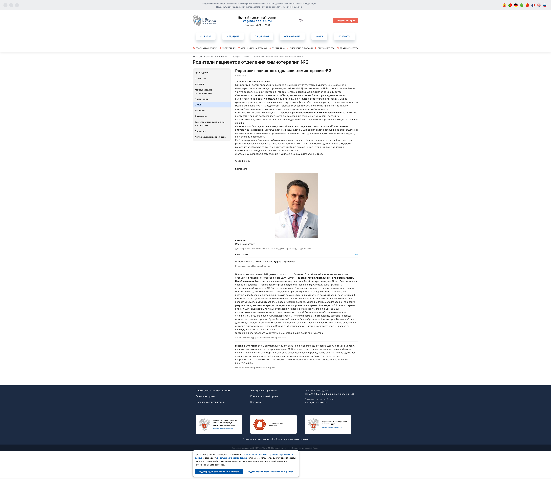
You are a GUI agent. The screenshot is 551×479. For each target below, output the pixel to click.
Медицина (233, 36)
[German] (516, 5)
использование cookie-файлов (232, 458)
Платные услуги (348, 48)
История (199, 84)
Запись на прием (205, 396)
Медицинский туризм (254, 48)
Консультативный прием (264, 396)
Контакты (344, 36)
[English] (539, 5)
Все (356, 254)
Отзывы (199, 104)
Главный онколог (206, 48)
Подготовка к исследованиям (213, 390)
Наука (319, 36)
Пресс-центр (201, 99)
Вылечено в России (301, 48)
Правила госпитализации (210, 402)
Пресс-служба (326, 48)
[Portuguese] (510, 5)
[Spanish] (504, 5)
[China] (527, 5)
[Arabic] (522, 5)
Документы (201, 116)
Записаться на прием (345, 20)
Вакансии (199, 110)
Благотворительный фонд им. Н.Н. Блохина (210, 124)
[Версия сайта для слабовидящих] (301, 21)
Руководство (201, 72)
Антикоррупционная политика (210, 137)
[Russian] (545, 5)
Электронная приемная (263, 390)
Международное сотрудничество (203, 91)
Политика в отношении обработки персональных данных (275, 439)
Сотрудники (228, 48)
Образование (292, 36)
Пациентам (262, 36)
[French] (533, 5)
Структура (200, 78)
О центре (205, 36)
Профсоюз (200, 131)
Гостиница (278, 48)
